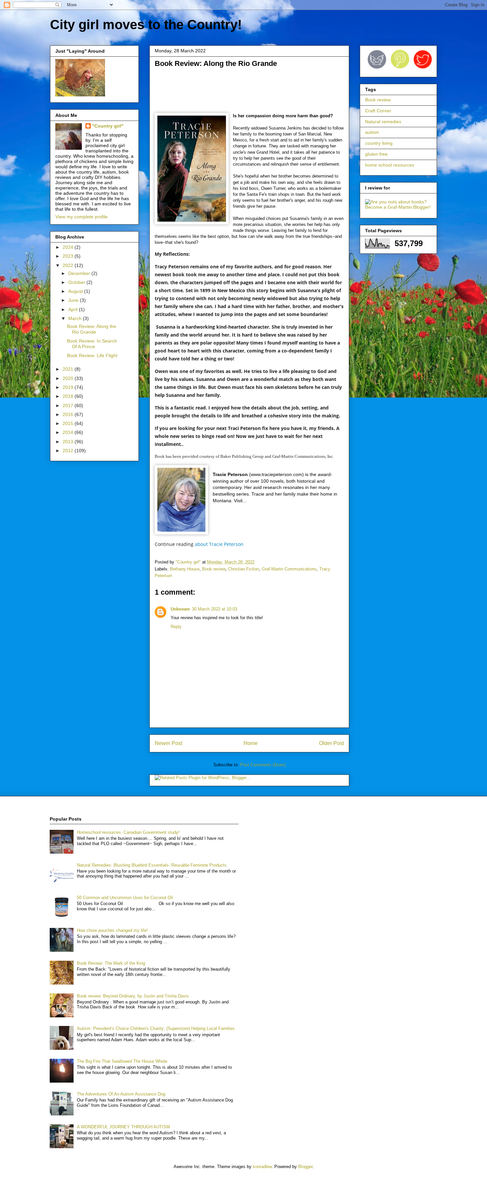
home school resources (389, 165)
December (79, 273)
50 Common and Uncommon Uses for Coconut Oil (125, 897)
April (73, 309)
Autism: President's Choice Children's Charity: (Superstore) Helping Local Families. (156, 1028)
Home (251, 743)
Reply (176, 626)
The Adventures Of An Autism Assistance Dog (121, 1094)
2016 (69, 414)
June (74, 300)
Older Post (331, 743)
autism (372, 132)
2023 (69, 256)
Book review (213, 568)
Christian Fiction (243, 568)
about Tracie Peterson (219, 544)
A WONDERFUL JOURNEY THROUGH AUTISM (123, 1126)
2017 (69, 405)
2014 (69, 432)
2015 (69, 423)
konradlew (262, 1166)
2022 (69, 265)
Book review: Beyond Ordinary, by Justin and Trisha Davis (133, 995)
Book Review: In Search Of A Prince (92, 343)
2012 (69, 450)
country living (379, 143)
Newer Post (168, 743)
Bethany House (184, 568)
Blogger (305, 1166)
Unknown (180, 609)
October (77, 282)
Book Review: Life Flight (92, 355)
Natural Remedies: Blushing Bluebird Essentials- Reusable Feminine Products (152, 865)
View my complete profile (81, 216)
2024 (69, 247)
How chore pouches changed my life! (112, 930)
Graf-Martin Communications (289, 568)
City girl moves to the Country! (146, 24)
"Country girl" (108, 126)
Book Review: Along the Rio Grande (91, 329)
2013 (69, 441)
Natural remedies (383, 121)
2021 (69, 369)
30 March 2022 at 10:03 (214, 609)
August (76, 291)
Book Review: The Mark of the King (111, 963)
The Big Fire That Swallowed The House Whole (122, 1061)
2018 (69, 396)
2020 (69, 378)
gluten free (376, 154)
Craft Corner (378, 110)
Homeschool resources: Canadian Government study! (128, 832)
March (75, 318)
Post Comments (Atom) (263, 764)
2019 (69, 387)
